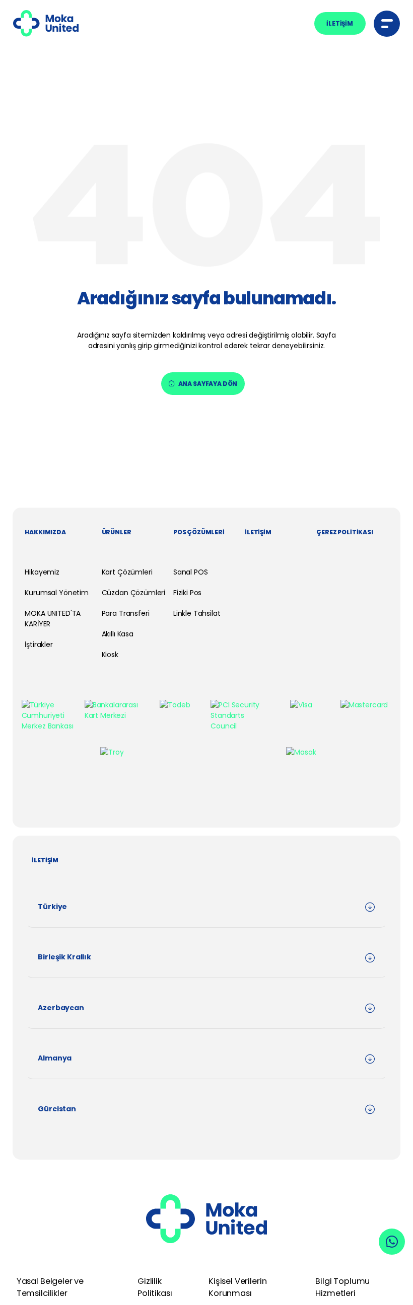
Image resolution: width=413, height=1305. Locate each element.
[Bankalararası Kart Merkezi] (112, 710)
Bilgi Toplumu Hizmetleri (342, 1287)
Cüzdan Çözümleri (134, 593)
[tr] (46, 23)
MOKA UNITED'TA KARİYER (53, 618)
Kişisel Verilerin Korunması (237, 1287)
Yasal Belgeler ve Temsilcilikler (50, 1287)
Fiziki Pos (187, 593)
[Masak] (301, 752)
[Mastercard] (364, 705)
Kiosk (110, 654)
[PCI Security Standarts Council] (238, 715)
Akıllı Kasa (117, 634)
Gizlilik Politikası (154, 1287)
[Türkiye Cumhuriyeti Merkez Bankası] (49, 715)
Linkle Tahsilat (197, 613)
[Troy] (111, 752)
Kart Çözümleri (127, 572)
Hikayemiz (42, 572)
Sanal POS (190, 572)
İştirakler (38, 644)
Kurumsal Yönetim (57, 593)
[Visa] (301, 705)
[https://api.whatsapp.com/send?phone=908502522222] (392, 1242)
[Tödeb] (175, 705)
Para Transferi (126, 613)
